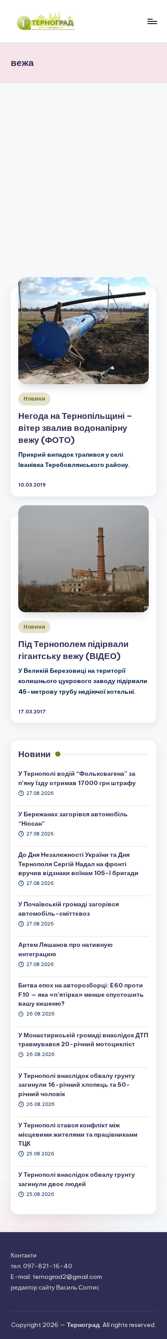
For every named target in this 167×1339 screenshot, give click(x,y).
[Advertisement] (83, 170)
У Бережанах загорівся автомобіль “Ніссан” (73, 818)
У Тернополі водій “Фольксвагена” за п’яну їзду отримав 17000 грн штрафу (77, 778)
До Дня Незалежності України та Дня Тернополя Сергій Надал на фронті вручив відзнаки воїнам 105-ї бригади (78, 864)
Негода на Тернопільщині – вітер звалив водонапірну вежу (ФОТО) (75, 427)
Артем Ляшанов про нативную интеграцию (65, 949)
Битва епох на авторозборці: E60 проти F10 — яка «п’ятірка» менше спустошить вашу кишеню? (81, 994)
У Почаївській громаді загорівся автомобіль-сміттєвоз (68, 908)
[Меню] (151, 21)
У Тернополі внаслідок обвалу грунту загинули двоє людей (76, 1179)
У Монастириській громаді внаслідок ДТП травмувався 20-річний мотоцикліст (83, 1039)
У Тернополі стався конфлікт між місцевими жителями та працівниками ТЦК (78, 1134)
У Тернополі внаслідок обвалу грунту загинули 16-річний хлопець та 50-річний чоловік (76, 1085)
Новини (34, 398)
